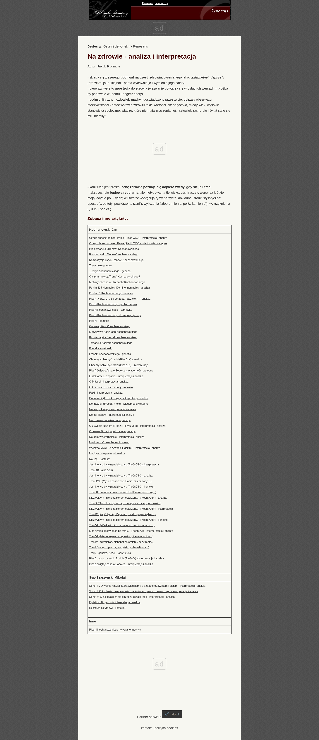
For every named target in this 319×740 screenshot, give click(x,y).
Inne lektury (161, 3)
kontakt (146, 728)
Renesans (147, 3)
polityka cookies (166, 728)
